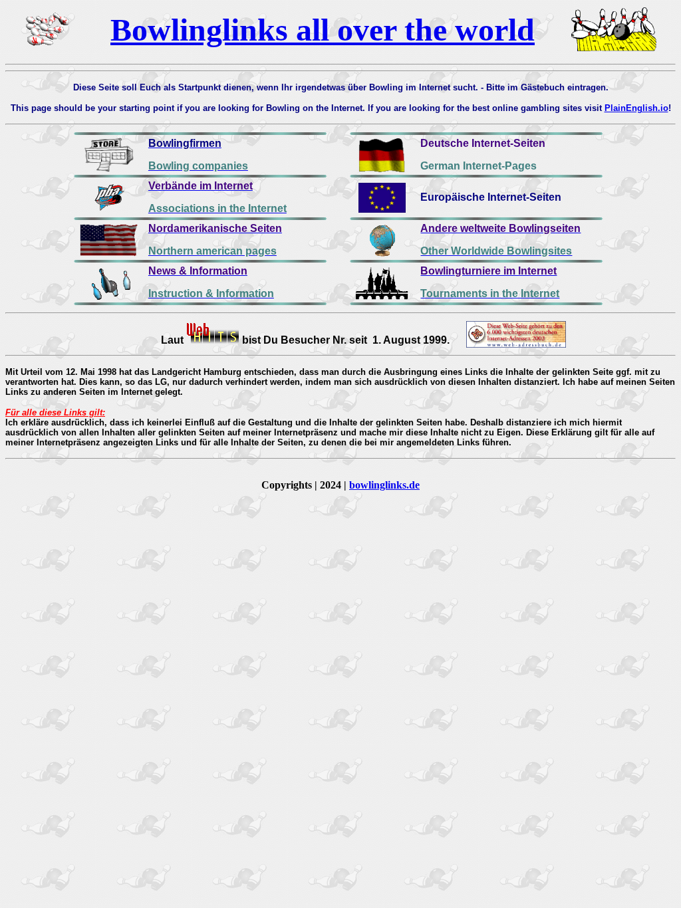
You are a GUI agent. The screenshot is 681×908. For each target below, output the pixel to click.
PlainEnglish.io (636, 108)
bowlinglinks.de (384, 485)
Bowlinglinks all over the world (322, 29)
